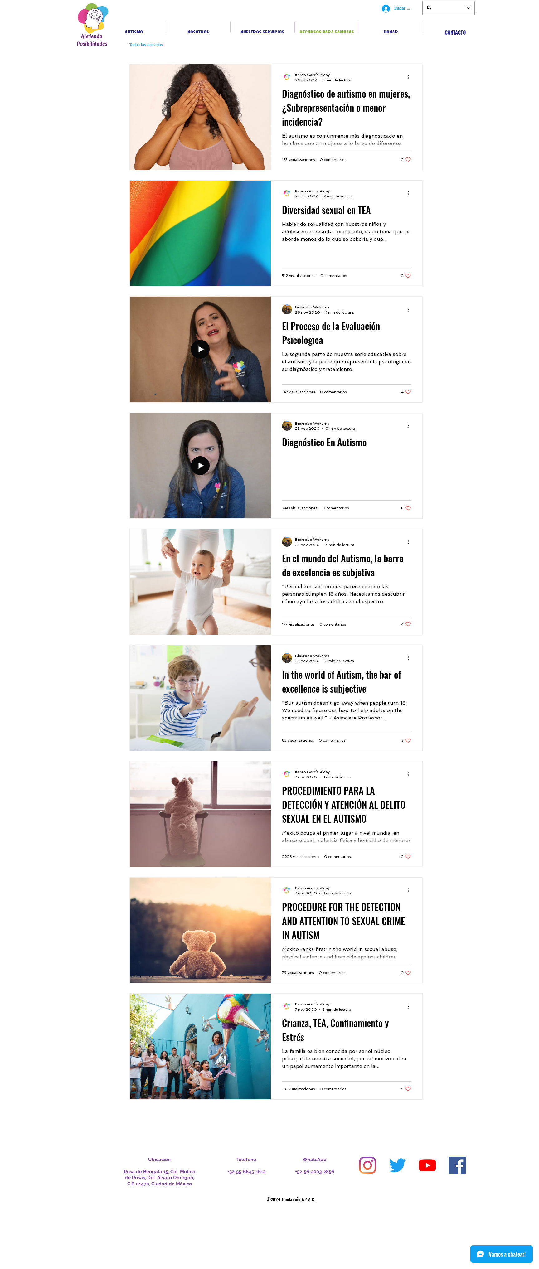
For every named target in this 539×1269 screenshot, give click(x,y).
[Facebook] (457, 1165)
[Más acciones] (410, 77)
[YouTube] (427, 1165)
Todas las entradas (146, 45)
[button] (415, 46)
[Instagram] (367, 1165)
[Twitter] (397, 1165)
